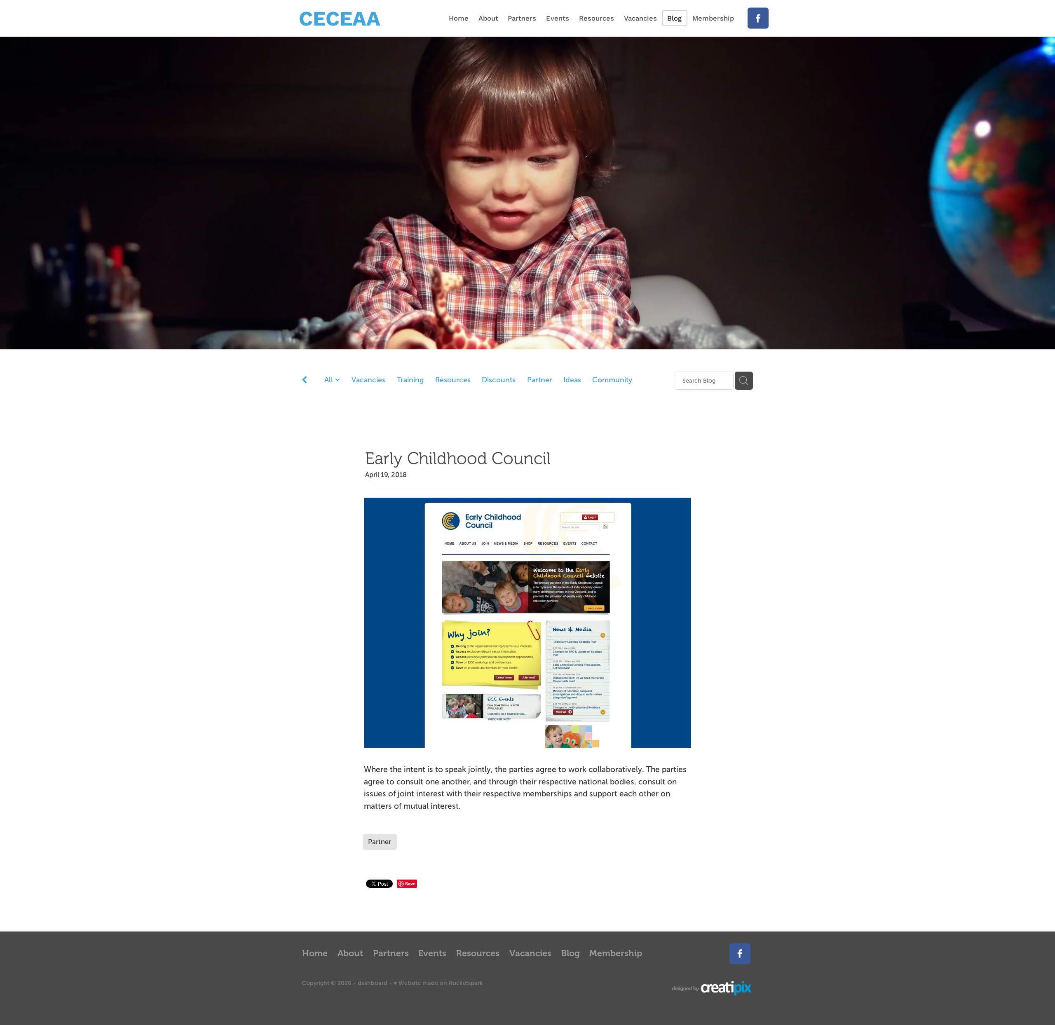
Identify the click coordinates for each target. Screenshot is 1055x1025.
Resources (453, 380)
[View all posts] (304, 381)
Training (410, 380)
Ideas (572, 380)
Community (612, 380)
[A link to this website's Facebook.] (758, 18)
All (329, 380)
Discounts (499, 380)
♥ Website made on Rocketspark (438, 983)
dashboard (372, 983)
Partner (539, 380)
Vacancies (368, 380)
